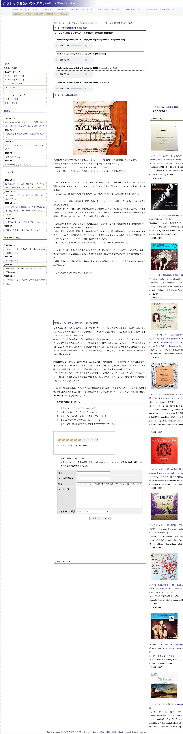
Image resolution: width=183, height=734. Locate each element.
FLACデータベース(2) (14, 80)
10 (95, 440)
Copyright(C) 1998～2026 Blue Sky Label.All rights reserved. (120, 732)
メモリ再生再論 (11, 261)
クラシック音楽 (11, 99)
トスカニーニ (11, 87)
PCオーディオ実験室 (13, 237)
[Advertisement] (25, 38)
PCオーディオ (11, 103)
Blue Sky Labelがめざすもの (58, 732)
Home (56, 23)
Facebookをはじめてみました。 (19, 165)
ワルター (9, 91)
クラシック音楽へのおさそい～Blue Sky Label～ (39, 3)
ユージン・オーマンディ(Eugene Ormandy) (77, 23)
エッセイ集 (8, 172)
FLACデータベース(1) (14, 76)
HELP (6, 64)
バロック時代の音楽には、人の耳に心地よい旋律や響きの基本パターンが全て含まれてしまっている (25, 210)
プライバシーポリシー (81, 732)
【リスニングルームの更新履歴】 (165, 107)
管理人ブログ (9, 111)
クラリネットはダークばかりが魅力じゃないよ (25, 222)
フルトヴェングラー (13, 83)
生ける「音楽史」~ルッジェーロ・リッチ (22, 230)
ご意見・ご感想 (10, 68)
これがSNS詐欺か (12, 157)
